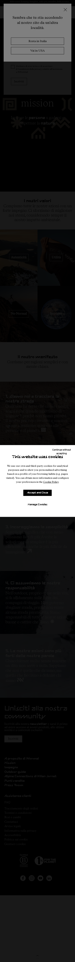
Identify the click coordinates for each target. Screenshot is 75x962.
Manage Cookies (37, 504)
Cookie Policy (51, 481)
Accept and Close (37, 493)
